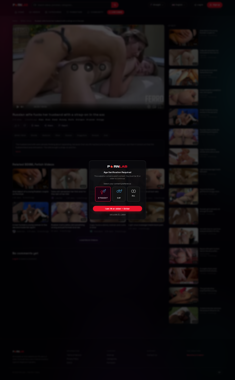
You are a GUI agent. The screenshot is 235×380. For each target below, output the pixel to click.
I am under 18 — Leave (118, 214)
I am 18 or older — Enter (117, 208)
